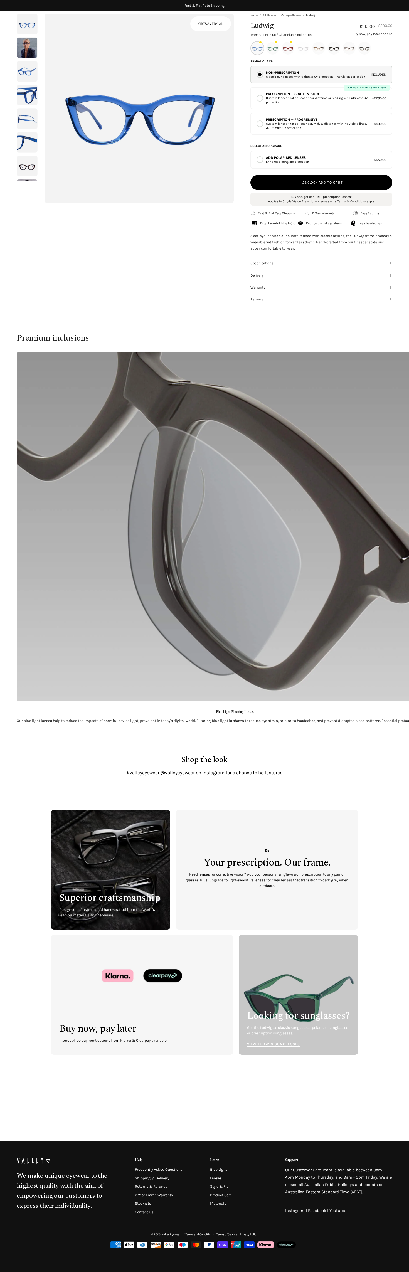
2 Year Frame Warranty (154, 1195)
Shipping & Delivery (152, 1178)
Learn (214, 1160)
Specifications (261, 263)
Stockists (143, 1204)
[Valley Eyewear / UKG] (40, 25)
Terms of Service (226, 1234)
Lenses (216, 1178)
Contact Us (144, 1212)
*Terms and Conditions (199, 1234)
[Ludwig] (27, 47)
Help (139, 1160)
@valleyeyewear (178, 772)
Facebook (317, 1210)
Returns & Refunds (151, 1186)
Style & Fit (219, 1186)
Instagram (295, 1210)
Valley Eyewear (171, 1234)
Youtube (337, 1210)
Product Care (221, 1195)
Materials (218, 1204)
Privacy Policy (249, 1234)
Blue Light (218, 1169)
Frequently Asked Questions (159, 1169)
